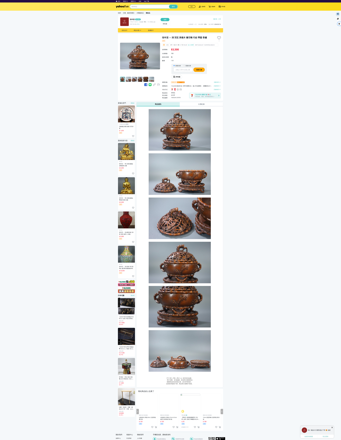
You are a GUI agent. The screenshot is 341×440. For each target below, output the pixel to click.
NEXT (222, 411)
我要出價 (199, 70)
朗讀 (338, 14)
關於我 (215, 19)
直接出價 (188, 66)
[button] (124, 30)
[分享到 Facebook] (145, 84)
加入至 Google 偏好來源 (338, 19)
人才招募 (139, 438)
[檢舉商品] (158, 84)
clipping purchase (156, 427)
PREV (137, 411)
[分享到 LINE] (150, 84)
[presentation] (219, 38)
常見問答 (128, 438)
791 (138, 24)
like (152, 427)
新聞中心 (118, 438)
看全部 (132, 295)
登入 (192, 6)
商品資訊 (158, 104)
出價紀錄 (201, 104)
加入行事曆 (191, 45)
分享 (219, 19)
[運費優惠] (126, 290)
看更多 (132, 103)
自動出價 (178, 66)
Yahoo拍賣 (122, 6)
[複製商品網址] (154, 84)
